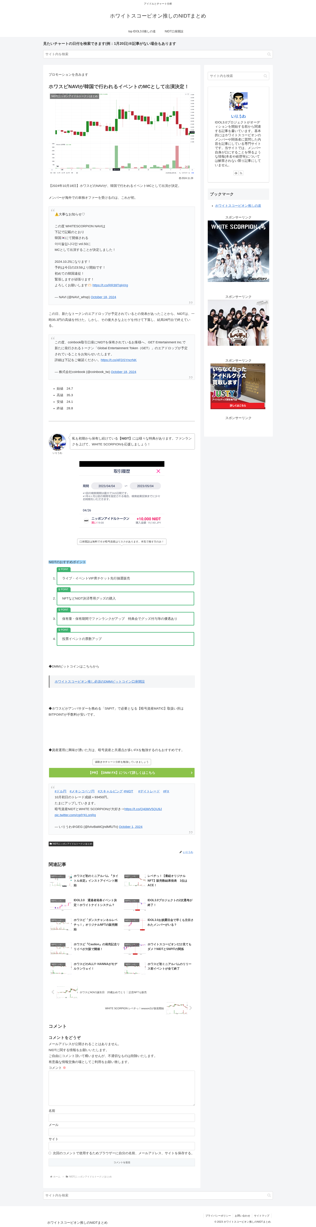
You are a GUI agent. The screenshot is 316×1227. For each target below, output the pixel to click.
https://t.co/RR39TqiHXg (110, 285)
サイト (54, 1139)
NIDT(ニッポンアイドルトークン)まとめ (72, 843)
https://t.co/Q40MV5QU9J (143, 809)
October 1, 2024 (130, 827)
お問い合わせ (242, 1215)
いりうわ (238, 116)
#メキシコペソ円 (82, 791)
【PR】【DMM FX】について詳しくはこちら (121, 772)
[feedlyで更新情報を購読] (236, 173)
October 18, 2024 (103, 297)
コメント (57, 1068)
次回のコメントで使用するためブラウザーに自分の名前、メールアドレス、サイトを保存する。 (123, 1153)
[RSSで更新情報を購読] (241, 173)
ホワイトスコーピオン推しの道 (238, 206)
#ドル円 (60, 791)
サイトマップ (261, 1215)
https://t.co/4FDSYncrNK (119, 360)
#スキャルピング (110, 791)
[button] (269, 54)
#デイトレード (149, 791)
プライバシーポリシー (218, 1215)
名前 (52, 1111)
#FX (166, 791)
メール (54, 1125)
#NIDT (128, 791)
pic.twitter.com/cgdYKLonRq (75, 815)
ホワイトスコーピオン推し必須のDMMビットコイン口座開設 (100, 681)
